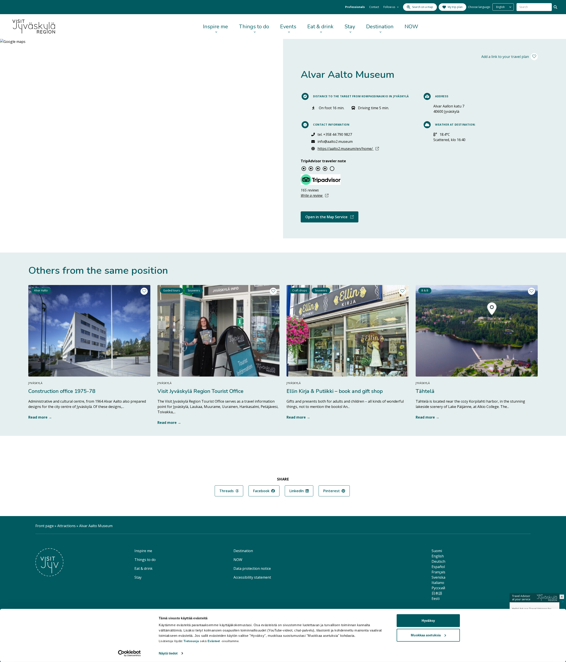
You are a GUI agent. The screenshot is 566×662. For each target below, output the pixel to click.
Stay (349, 26)
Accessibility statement (252, 577)
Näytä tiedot (168, 653)
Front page (44, 525)
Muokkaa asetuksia (426, 635)
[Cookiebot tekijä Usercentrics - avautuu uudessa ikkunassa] (129, 653)
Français (438, 572)
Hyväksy (428, 620)
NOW (411, 26)
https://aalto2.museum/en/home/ (348, 148)
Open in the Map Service (331, 216)
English (438, 556)
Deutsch (438, 561)
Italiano (438, 582)
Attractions (66, 525)
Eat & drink (320, 26)
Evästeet (214, 641)
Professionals (355, 7)
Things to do (254, 26)
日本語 (437, 593)
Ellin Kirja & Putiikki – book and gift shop (335, 391)
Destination (380, 26)
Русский (438, 587)
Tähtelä (425, 391)
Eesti (436, 598)
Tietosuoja (191, 641)
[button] (562, 597)
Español (438, 566)
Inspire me (215, 26)
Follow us (389, 7)
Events (288, 26)
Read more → (40, 417)
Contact (374, 7)
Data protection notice (252, 568)
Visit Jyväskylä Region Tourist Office (200, 391)
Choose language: (479, 7)
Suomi (437, 550)
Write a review (315, 195)
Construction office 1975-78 (61, 391)
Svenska (438, 577)
